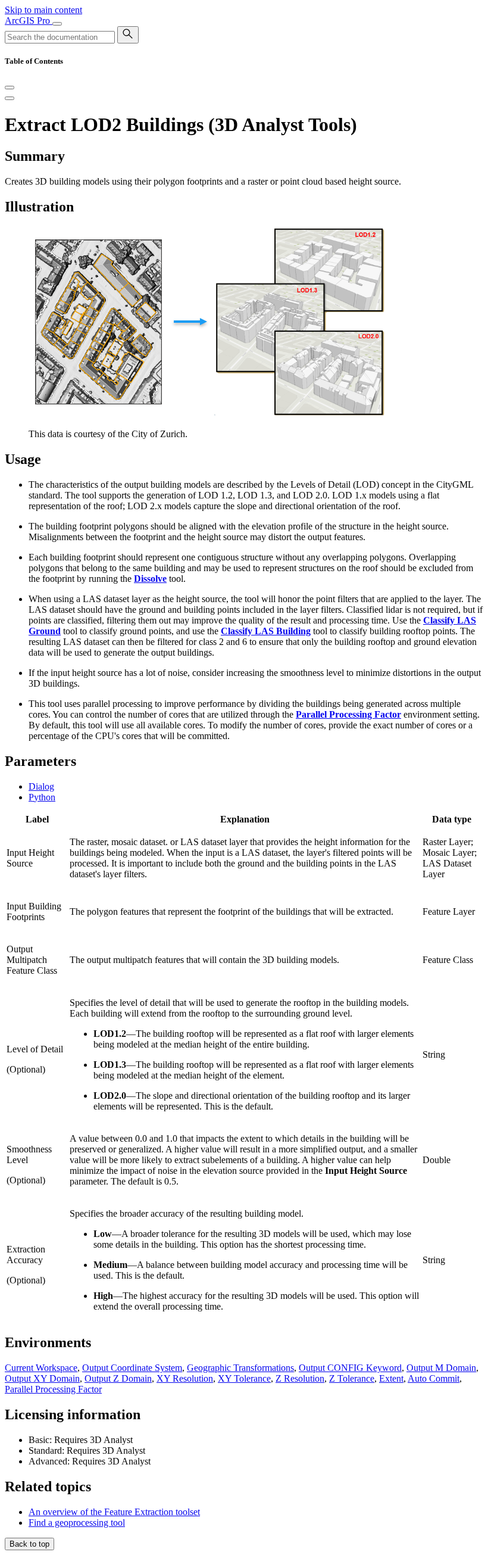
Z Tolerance (351, 1378)
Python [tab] (42, 797)
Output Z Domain (118, 1378)
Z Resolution (300, 1378)
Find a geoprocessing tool (77, 1522)
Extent (391, 1378)
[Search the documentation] (128, 34)
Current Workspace (41, 1368)
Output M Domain (441, 1368)
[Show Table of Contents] (9, 98)
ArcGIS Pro (28, 20)
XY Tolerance (244, 1378)
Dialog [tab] (41, 786)
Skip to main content (43, 10)
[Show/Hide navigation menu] (57, 24)
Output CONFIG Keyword (350, 1368)
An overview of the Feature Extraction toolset (114, 1512)
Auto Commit (433, 1378)
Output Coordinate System (132, 1368)
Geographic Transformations (240, 1368)
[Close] (9, 87)
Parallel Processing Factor (53, 1389)
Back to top (29, 1544)
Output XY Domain (42, 1378)
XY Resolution (185, 1378)
